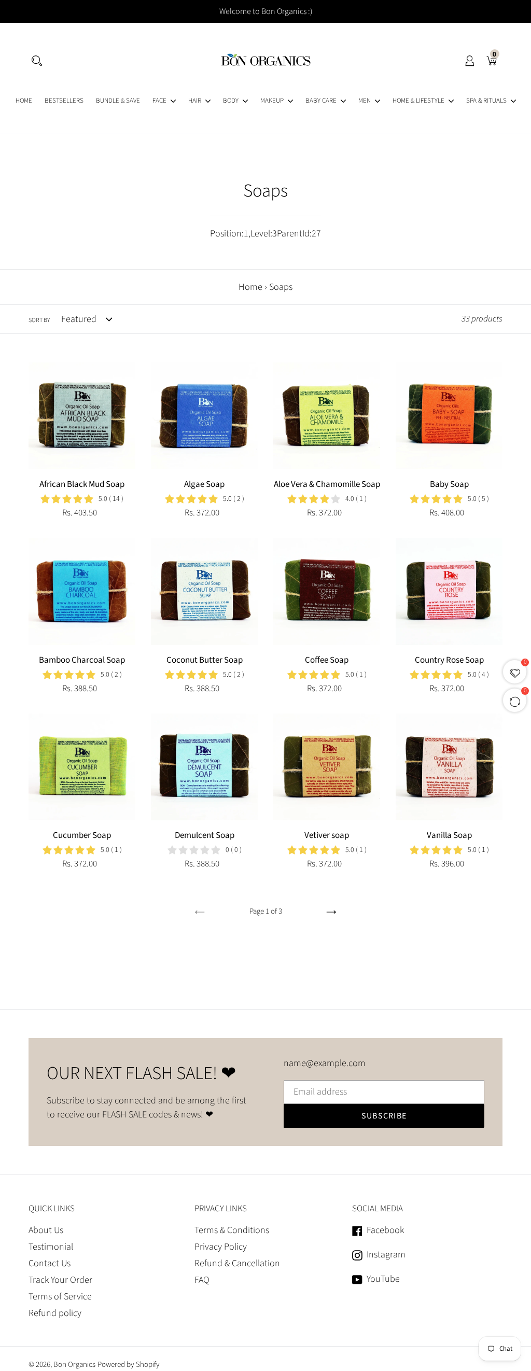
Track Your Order (60, 1280)
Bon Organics (74, 1364)
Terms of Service (60, 1296)
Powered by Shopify (128, 1364)
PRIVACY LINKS (220, 1209)
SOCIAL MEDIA (377, 1209)
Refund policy (55, 1313)
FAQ (201, 1280)
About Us (46, 1230)
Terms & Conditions (231, 1230)
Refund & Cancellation (237, 1263)
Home (250, 287)
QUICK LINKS (52, 1209)
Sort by (39, 320)
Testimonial (51, 1246)
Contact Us (50, 1263)
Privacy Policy (220, 1246)
